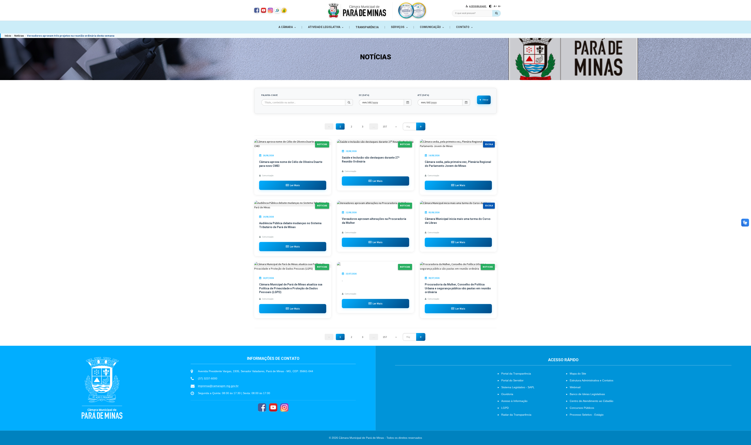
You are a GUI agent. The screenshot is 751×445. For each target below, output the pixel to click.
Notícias (19, 35)
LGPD (505, 407)
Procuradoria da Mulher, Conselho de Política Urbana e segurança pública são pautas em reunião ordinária (458, 288)
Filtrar (485, 99)
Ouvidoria (507, 394)
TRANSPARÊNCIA (367, 27)
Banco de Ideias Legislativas (587, 394)
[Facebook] (262, 407)
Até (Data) (423, 95)
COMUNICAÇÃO (430, 27)
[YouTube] (273, 407)
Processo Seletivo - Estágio (587, 414)
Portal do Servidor (512, 380)
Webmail (575, 387)
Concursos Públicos (582, 407)
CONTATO (462, 27)
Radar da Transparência (516, 414)
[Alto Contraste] (490, 6)
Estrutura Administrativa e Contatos (591, 380)
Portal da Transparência (516, 373)
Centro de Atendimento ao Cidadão (591, 401)
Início (8, 35)
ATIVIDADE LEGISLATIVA (324, 27)
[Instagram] (284, 407)
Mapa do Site (578, 373)
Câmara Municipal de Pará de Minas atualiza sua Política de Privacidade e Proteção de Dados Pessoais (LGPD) (290, 288)
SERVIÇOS (398, 27)
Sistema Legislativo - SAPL (518, 387)
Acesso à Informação (514, 401)
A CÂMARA (285, 27)
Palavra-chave (269, 95)
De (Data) (364, 95)
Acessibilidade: (478, 6)
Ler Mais (295, 185)
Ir (420, 126)
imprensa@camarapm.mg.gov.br (218, 385)
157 (385, 126)
